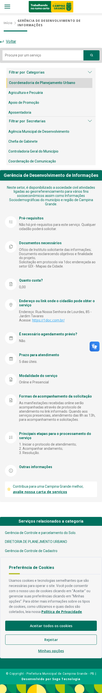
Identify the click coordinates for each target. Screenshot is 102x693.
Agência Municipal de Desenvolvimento (38, 131)
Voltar (11, 41)
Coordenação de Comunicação (32, 161)
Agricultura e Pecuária (25, 92)
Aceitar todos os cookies (51, 625)
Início (8, 23)
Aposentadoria (19, 112)
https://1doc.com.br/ (48, 320)
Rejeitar (51, 639)
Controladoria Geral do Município (33, 151)
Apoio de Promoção (23, 102)
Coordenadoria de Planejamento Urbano (42, 82)
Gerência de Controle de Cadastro (31, 551)
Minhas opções (51, 650)
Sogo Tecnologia (66, 679)
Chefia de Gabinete (23, 141)
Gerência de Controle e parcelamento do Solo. (40, 533)
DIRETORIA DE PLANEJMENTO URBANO (36, 542)
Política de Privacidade (61, 611)
